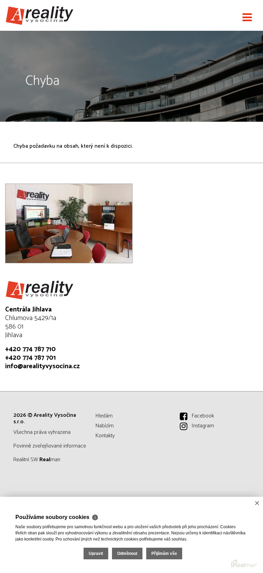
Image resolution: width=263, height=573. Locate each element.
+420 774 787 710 (30, 349)
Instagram (203, 425)
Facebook (203, 416)
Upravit (96, 553)
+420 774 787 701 (30, 357)
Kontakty (105, 435)
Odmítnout (127, 553)
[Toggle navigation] (247, 17)
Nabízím (105, 425)
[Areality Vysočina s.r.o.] (39, 15)
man (49, 459)
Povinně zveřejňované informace (49, 446)
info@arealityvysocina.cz (42, 366)
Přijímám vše (164, 553)
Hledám (104, 416)
